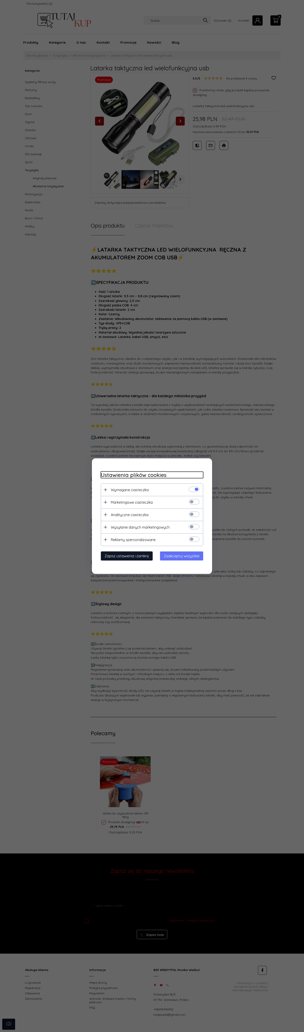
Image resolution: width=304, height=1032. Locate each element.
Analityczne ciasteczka (129, 514)
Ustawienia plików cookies (133, 475)
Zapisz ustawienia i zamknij (127, 556)
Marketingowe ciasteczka (132, 502)
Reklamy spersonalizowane (133, 539)
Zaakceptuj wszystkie (181, 556)
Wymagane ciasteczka (130, 489)
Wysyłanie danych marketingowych (140, 527)
